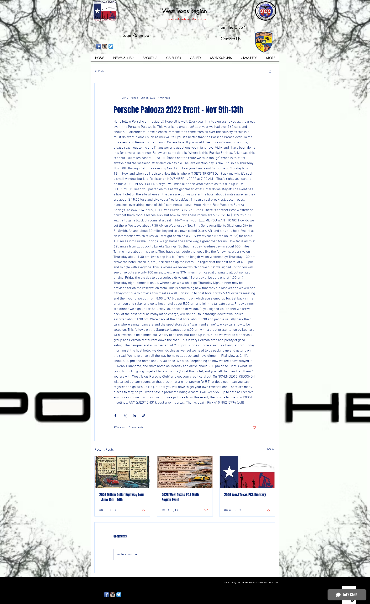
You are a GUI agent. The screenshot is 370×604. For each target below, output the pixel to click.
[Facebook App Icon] (98, 46)
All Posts (99, 71)
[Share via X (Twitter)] (125, 415)
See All (271, 449)
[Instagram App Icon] (104, 46)
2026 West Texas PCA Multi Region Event (180, 497)
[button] (150, 59)
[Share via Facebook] (115, 415)
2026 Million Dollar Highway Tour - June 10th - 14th (121, 497)
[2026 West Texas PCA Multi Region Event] (185, 472)
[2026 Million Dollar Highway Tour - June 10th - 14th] (122, 472)
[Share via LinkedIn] (134, 415)
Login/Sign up (136, 35)
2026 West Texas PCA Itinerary (245, 494)
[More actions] (253, 98)
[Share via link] (143, 415)
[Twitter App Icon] (110, 46)
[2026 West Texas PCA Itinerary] (247, 472)
